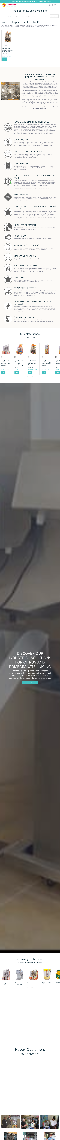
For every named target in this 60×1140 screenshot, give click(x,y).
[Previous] (28, 377)
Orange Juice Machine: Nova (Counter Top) (5, 362)
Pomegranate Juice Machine (32, 16)
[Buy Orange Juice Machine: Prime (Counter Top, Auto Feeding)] (19, 349)
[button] (52, 5)
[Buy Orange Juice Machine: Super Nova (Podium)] (47, 349)
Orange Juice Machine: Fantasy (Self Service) (7, 50)
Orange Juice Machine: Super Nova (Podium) (46, 362)
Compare (6, 45)
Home (23, 16)
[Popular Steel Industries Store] (8, 5)
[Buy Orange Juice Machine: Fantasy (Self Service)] (8, 37)
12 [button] (8, 16)
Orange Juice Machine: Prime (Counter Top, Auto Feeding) (19, 363)
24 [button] (10, 16)
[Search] (50, 5)
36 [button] (13, 16)
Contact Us (30, 682)
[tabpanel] (30, 360)
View (4, 59)
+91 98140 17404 (39, 1)
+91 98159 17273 (47, 1)
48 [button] (16, 16)
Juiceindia (4, 53)
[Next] (32, 377)
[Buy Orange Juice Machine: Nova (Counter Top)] (6, 349)
